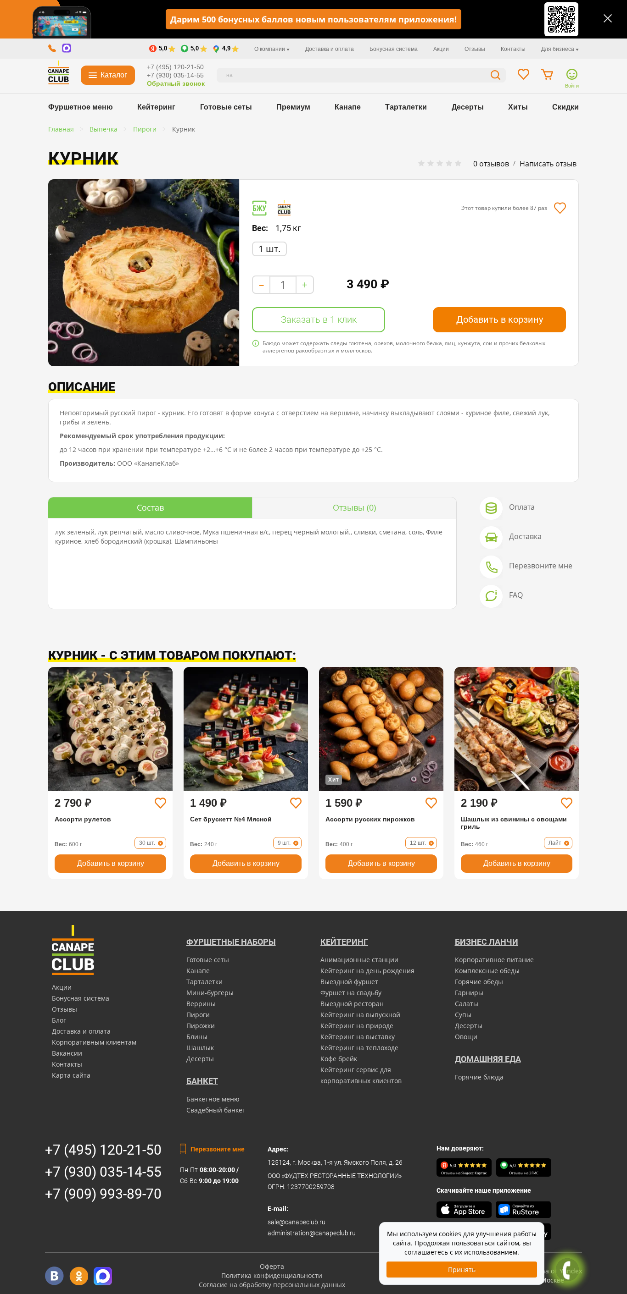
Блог (59, 1020)
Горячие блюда (479, 1077)
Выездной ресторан (352, 1003)
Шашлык (200, 1047)
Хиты (518, 107)
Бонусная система (393, 49)
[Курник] (143, 272)
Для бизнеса (558, 49)
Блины (196, 1036)
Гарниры (469, 992)
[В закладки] (560, 208)
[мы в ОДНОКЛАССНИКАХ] (78, 1275)
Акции (441, 49)
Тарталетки (406, 107)
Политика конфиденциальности (271, 1275)
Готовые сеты (226, 107)
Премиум (293, 107)
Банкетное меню (213, 1099)
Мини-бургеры (210, 992)
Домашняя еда (488, 1059)
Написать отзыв (548, 163)
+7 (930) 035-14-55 (175, 75)
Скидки (565, 107)
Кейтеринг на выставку (357, 1036)
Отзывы (475, 49)
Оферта (272, 1266)
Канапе (348, 107)
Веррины (201, 1003)
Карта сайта (71, 1075)
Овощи (466, 1036)
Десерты (468, 107)
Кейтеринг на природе (356, 1025)
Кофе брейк (338, 1058)
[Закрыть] (607, 18)
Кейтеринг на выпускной (360, 1014)
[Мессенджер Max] (103, 1275)
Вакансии (67, 1053)
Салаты (466, 1003)
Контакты (513, 49)
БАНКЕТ (202, 1081)
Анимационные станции (359, 959)
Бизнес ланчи (486, 942)
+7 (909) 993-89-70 (103, 1194)
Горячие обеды (479, 981)
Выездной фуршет (349, 981)
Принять (462, 1269)
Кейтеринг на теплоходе (359, 1047)
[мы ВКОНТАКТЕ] (54, 1275)
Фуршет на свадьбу (350, 992)
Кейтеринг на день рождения (367, 970)
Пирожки (200, 1025)
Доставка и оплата (329, 49)
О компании (270, 49)
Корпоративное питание (494, 959)
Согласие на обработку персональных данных (272, 1284)
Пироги (198, 1014)
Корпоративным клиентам (94, 1042)
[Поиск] (496, 76)
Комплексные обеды (487, 970)
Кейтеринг (156, 107)
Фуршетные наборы (231, 942)
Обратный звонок (176, 83)
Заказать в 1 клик (319, 319)
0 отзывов (491, 163)
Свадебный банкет (216, 1110)
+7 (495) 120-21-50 (175, 67)
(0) (354, 507)
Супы (463, 1014)
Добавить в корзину (499, 319)
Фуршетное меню (80, 107)
